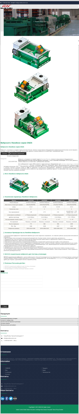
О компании (8, 372)
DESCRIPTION (12, 161)
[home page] (7, 8)
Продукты (40, 18)
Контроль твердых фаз (40, 21)
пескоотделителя (60, 258)
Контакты (4, 153)
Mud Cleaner (44, 409)
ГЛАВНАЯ (7, 368)
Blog (6, 370)
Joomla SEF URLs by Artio (4, 308)
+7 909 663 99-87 (6, 2)
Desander (49, 409)
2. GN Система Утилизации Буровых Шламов (15, 267)
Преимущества (46, 372)
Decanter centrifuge (35, 409)
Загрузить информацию (18, 153)
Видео (44, 370)
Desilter (61, 409)
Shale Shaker (26, 409)
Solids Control (19, 409)
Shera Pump (56, 409)
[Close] (2, 271)
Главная (40, 14)
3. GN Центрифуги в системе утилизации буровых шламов (18, 268)
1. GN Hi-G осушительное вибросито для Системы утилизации (19, 266)
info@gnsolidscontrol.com (19, 2)
